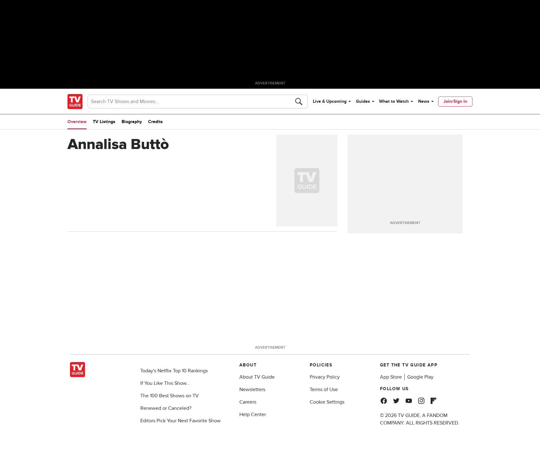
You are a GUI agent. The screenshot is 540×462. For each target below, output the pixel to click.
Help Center (252, 414)
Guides (363, 101)
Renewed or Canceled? (165, 408)
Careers (247, 402)
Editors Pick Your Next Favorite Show (180, 421)
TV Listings (104, 121)
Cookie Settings (327, 402)
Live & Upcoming (330, 101)
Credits (155, 121)
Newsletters (252, 389)
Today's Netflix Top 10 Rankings (174, 371)
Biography (132, 121)
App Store (391, 377)
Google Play (420, 377)
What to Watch (394, 101)
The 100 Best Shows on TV (169, 396)
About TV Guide (257, 377)
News (423, 101)
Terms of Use (324, 389)
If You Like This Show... (165, 383)
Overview (77, 121)
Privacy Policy (325, 377)
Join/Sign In (455, 101)
